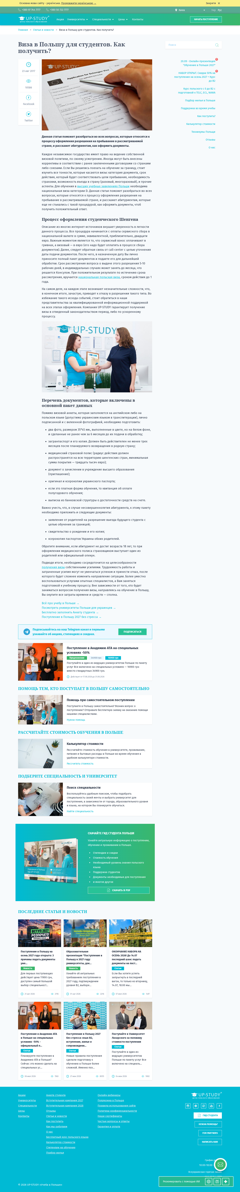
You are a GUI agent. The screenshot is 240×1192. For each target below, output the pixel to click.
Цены (21, 1110)
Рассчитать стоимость (80, 763)
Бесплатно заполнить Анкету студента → (70, 612)
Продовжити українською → (78, 3)
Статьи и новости (44, 29)
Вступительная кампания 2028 (64, 1105)
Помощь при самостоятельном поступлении (101, 700)
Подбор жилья (55, 1152)
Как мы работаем (56, 1126)
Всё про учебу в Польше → (60, 603)
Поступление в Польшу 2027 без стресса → (72, 617)
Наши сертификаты (110, 1116)
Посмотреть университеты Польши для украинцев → (79, 608)
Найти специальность (80, 811)
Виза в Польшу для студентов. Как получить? (86, 29)
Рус (220, 10)
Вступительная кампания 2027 (64, 1100)
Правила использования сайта (117, 1105)
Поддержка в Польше (111, 1100)
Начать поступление (206, 19)
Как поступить (54, 1121)
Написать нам (210, 1142)
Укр (213, 10)
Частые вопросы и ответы (114, 1121)
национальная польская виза (99, 277)
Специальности (27, 1105)
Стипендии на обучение (60, 1147)
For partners (210, 1133)
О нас (49, 1131)
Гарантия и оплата (109, 1126)
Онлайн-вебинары (109, 1095)
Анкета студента (56, 1095)
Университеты (27, 1100)
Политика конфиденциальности (117, 1110)
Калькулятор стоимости (85, 744)
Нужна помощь (76, 719)
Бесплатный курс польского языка (67, 1137)
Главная (23, 29)
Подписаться (132, 631)
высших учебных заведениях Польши (103, 186)
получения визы (53, 567)
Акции (22, 1095)
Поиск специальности (84, 787)
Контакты (23, 1116)
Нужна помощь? (208, 1124)
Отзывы (51, 1110)
